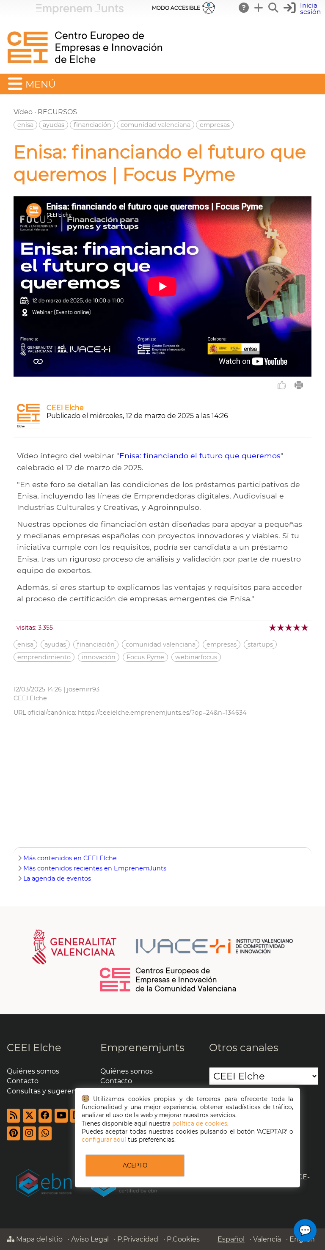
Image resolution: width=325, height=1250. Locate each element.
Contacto (23, 1081)
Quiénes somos (33, 1071)
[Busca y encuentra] (273, 7)
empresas (215, 125)
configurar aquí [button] (104, 1139)
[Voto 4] (297, 627)
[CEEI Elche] (84, 70)
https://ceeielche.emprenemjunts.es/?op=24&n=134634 (162, 712)
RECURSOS (57, 112)
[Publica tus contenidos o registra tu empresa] (259, 7)
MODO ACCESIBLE (176, 8)
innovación (99, 657)
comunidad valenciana (155, 125)
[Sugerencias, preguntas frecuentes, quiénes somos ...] (244, 7)
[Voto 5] (305, 627)
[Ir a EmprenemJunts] (80, 12)
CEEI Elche (65, 408)
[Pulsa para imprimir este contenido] (299, 385)
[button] (303, 8)
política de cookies (199, 1123)
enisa (25, 125)
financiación (92, 125)
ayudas (53, 125)
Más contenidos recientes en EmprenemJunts (94, 868)
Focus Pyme (145, 657)
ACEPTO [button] (135, 1165)
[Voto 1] (273, 627)
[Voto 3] (289, 627)
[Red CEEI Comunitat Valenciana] (168, 990)
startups (260, 644)
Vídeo (23, 112)
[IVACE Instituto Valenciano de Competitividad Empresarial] (163, 946)
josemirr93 (83, 689)
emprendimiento (44, 657)
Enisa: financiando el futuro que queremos (200, 455)
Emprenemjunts (142, 1047)
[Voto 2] (281, 627)
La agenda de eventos (57, 878)
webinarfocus (196, 657)
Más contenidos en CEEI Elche (70, 858)
